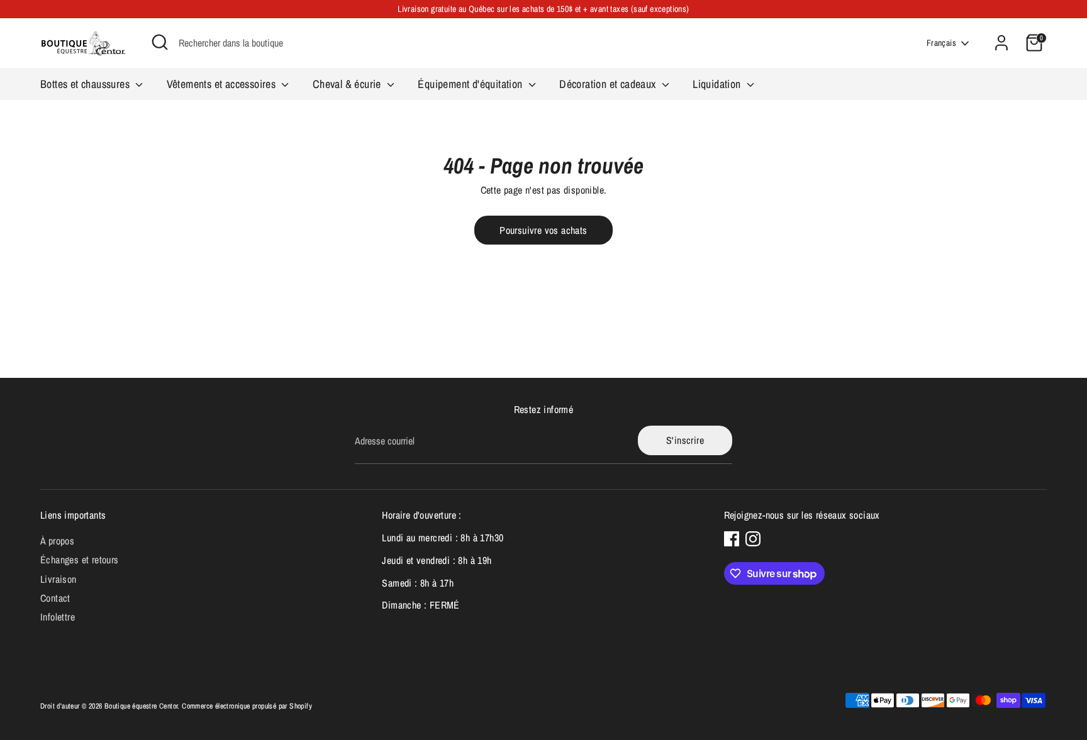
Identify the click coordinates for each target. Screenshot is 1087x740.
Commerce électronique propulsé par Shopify (247, 706)
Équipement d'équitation (471, 84)
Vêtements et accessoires (223, 84)
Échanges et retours (79, 559)
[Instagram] (753, 538)
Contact (55, 598)
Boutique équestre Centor (141, 706)
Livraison (58, 579)
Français (941, 42)
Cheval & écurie (348, 84)
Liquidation (718, 84)
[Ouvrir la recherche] (159, 42)
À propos (57, 541)
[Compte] (1001, 42)
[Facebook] (731, 538)
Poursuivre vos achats (543, 230)
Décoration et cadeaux (609, 84)
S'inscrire (685, 440)
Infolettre (57, 617)
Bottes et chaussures (86, 84)
